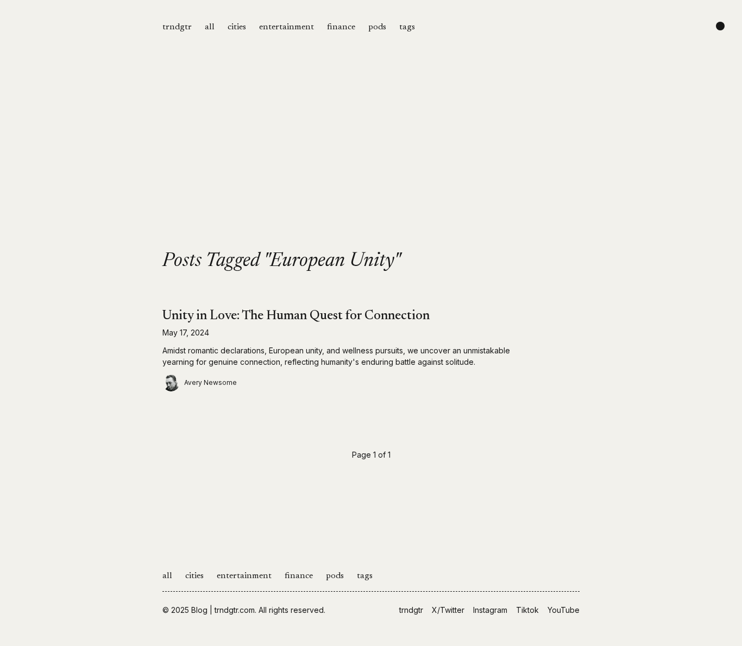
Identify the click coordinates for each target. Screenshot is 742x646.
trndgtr (177, 27)
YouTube (564, 610)
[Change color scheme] (720, 26)
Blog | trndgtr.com (223, 610)
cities (237, 27)
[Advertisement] (371, 169)
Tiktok (527, 610)
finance (341, 27)
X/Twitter (448, 610)
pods (377, 27)
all (210, 27)
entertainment (286, 27)
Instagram (490, 610)
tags (407, 27)
